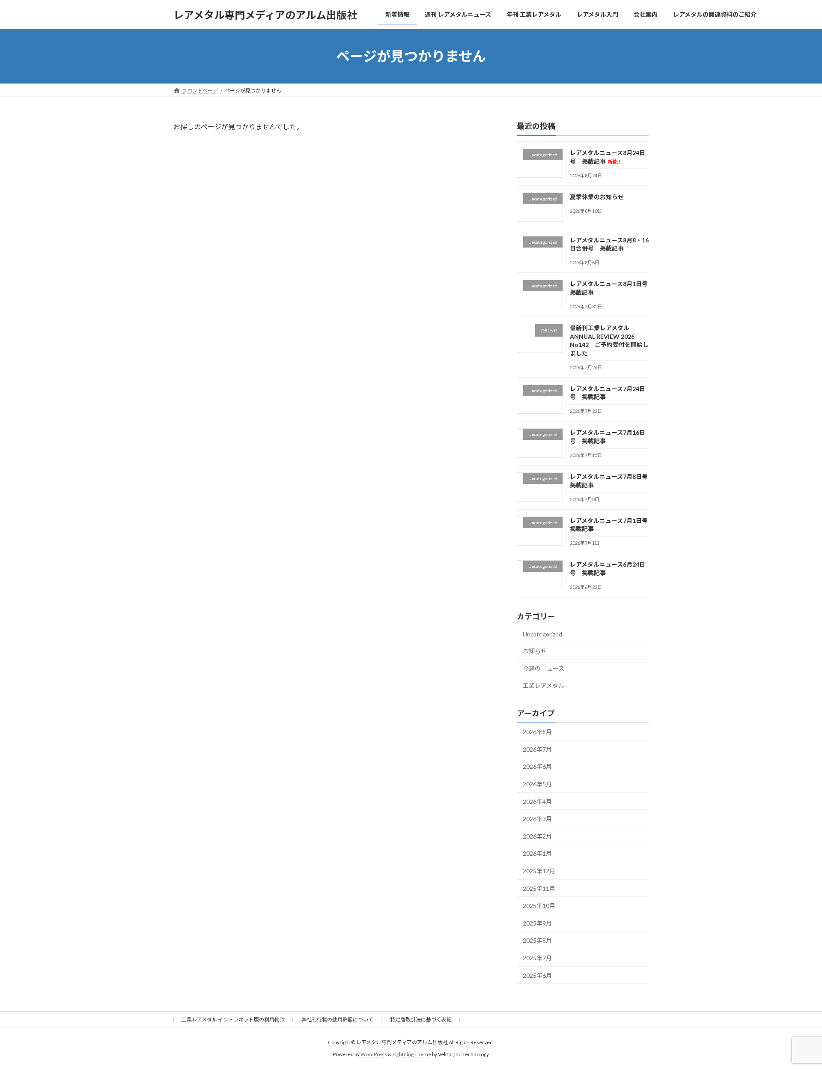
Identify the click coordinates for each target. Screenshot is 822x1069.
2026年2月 (537, 836)
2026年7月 (537, 749)
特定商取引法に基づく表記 (421, 1019)
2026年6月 (537, 766)
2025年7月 (537, 958)
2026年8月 (537, 731)
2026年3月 (537, 818)
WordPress (373, 1054)
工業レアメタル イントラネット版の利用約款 (233, 1019)
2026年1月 (537, 853)
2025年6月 (537, 975)
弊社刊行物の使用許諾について (337, 1019)
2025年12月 (539, 871)
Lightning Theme (412, 1054)
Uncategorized (542, 634)
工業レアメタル (543, 686)
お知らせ (535, 650)
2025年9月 (537, 923)
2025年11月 (539, 888)
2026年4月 (537, 801)
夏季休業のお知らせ (597, 196)
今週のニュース (543, 668)
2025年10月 (539, 905)
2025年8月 (537, 940)
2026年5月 (537, 784)
